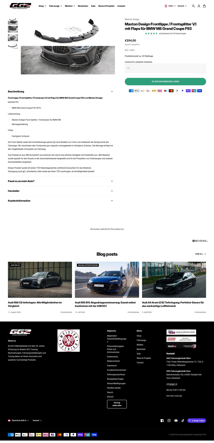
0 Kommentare (66, 312)
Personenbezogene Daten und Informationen (115, 349)
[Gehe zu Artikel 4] (13, 46)
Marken (68, 6)
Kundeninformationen (116, 370)
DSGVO (110, 397)
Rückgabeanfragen (115, 379)
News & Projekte (144, 358)
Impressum (112, 365)
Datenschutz (112, 356)
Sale (139, 353)
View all (199, 254)
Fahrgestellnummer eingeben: (138, 62)
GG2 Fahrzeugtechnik (183, 435)
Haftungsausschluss (116, 374)
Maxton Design (132, 19)
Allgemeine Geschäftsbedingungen (116, 339)
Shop (41, 6)
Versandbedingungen (116, 383)
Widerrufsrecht (113, 361)
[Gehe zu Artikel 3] (13, 37)
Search (110, 392)
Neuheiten (141, 349)
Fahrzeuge (54, 6)
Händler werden (114, 388)
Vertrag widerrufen (116, 404)
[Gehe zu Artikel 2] (13, 29)
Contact (140, 362)
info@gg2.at (171, 384)
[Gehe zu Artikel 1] (13, 21)
